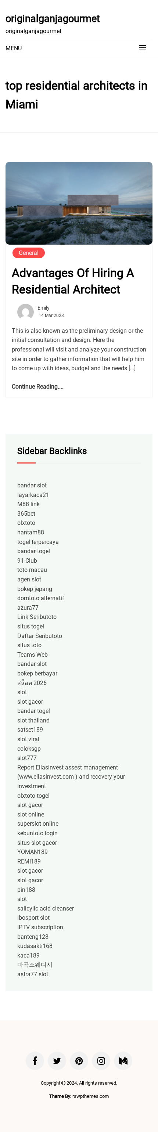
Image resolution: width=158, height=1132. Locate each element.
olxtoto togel (33, 795)
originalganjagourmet (53, 19)
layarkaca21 (33, 494)
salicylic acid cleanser (45, 908)
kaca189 (28, 955)
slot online (30, 814)
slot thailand (33, 720)
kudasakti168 (35, 945)
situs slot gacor (37, 842)
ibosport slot (33, 917)
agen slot (29, 579)
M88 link (28, 504)
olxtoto (26, 522)
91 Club (27, 560)
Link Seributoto (37, 616)
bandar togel (33, 551)
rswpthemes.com (90, 1096)
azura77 (28, 607)
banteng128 (33, 936)
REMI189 (29, 861)
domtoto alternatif (40, 598)
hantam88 (30, 532)
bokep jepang (34, 588)
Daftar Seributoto (39, 635)
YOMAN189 (32, 851)
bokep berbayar (37, 673)
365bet (26, 513)
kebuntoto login (37, 833)
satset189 (30, 729)
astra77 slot (32, 974)
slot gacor (30, 701)
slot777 (27, 757)
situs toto (29, 645)
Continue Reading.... (38, 386)
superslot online (37, 823)
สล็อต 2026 (32, 682)
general (29, 252)
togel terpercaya (38, 541)
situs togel (30, 626)
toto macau (32, 569)
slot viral (28, 739)
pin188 (26, 889)
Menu (14, 48)
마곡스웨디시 (35, 964)
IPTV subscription (40, 927)
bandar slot (32, 485)
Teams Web (32, 654)
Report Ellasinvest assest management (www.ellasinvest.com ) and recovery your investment (71, 777)
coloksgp (29, 748)
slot (22, 692)
